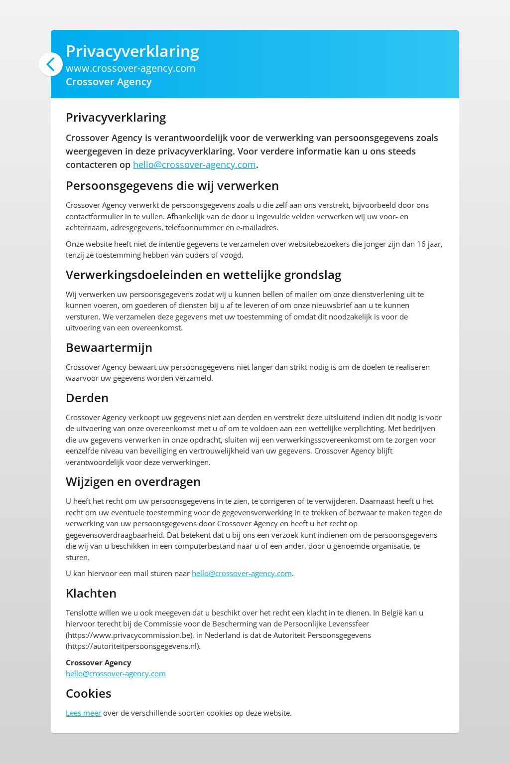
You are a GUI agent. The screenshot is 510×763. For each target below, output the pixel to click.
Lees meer (83, 713)
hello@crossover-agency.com (194, 164)
